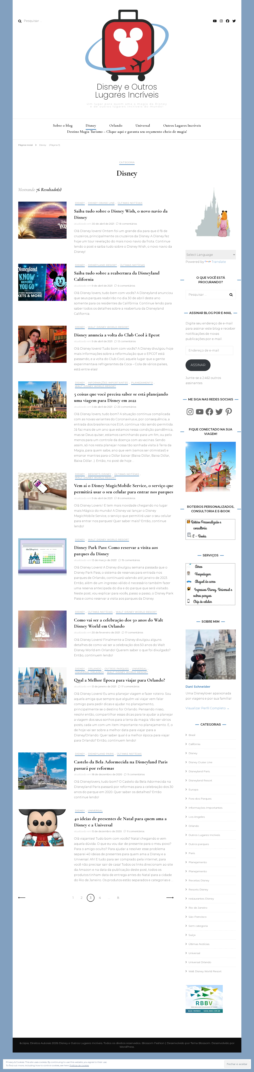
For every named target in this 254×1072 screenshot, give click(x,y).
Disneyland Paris (101, 753)
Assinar (198, 365)
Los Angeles (197, 816)
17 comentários (134, 632)
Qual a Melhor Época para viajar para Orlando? (119, 680)
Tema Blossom (200, 1043)
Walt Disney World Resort (108, 327)
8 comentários (128, 223)
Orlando (115, 125)
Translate (219, 262)
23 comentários (127, 406)
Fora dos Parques (200, 798)
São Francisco (198, 916)
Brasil (192, 735)
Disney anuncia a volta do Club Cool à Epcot (117, 335)
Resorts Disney (99, 474)
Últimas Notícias (130, 203)
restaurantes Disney (201, 898)
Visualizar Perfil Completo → (207, 708)
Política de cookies (79, 1065)
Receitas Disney (199, 880)
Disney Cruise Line (101, 203)
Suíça (192, 935)
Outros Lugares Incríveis (182, 125)
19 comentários (131, 560)
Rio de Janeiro (198, 907)
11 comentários (136, 774)
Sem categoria (198, 926)
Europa (193, 789)
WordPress (127, 1046)
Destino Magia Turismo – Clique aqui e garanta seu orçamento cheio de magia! (127, 131)
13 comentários (127, 341)
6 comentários (126, 285)
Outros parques (117, 668)
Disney (91, 125)
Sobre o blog (63, 125)
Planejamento (142, 382)
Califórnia (194, 744)
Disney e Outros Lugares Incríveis (127, 90)
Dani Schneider (198, 686)
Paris (192, 853)
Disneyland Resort (102, 265)
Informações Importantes (108, 382)
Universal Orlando (89, 672)
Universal (143, 125)
